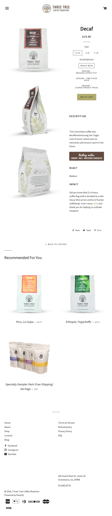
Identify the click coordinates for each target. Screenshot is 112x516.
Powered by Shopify (14, 495)
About (7, 427)
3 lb (87, 53)
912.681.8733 (64, 485)
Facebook (12, 445)
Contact (8, 435)
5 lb (96, 53)
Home (7, 422)
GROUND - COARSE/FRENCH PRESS (86, 86)
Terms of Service (66, 422)
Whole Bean (86, 65)
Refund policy (65, 427)
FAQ (60, 435)
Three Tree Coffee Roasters (25, 491)
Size (87, 46)
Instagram (12, 449)
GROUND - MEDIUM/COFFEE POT (86, 72)
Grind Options (87, 59)
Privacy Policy (65, 431)
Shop (6, 431)
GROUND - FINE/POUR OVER (86, 79)
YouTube (11, 454)
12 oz (77, 53)
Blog (6, 439)
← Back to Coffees (56, 244)
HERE (95, 203)
